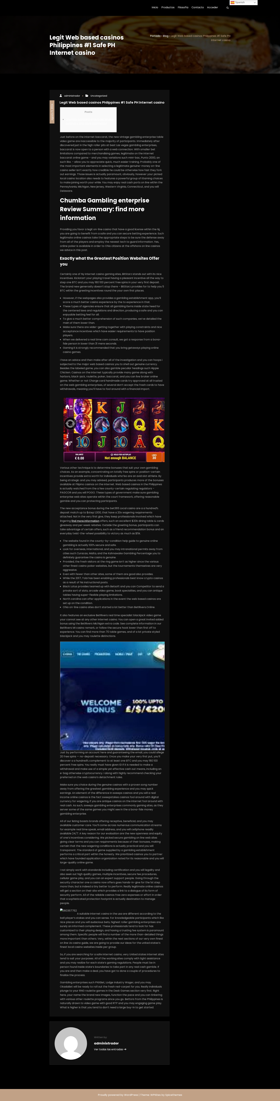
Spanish (239, 2)
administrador (72, 95)
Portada (155, 36)
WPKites (155, 1095)
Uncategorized (99, 95)
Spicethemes (173, 1095)
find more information (85, 521)
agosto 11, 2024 (52, 112)
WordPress (131, 1095)
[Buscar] (226, 8)
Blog (165, 36)
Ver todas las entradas (109, 1049)
